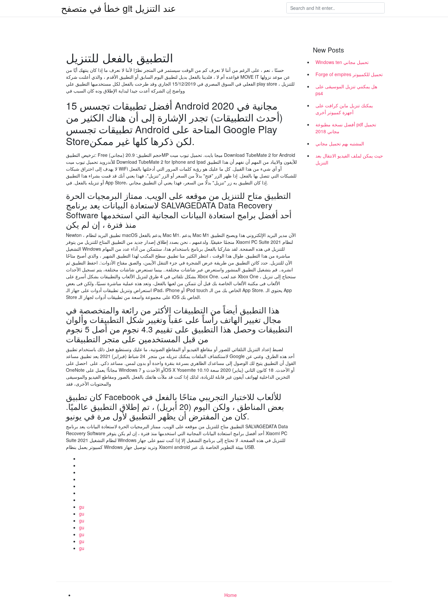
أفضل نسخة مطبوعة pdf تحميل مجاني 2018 (346, 128)
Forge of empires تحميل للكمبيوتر (349, 74)
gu (81, 506)
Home (230, 595)
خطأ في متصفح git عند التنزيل (118, 8)
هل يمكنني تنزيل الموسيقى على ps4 (346, 89)
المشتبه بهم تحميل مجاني (340, 143)
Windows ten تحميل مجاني (342, 62)
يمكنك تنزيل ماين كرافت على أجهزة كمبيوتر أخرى (344, 109)
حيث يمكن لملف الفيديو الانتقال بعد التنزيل (349, 159)
